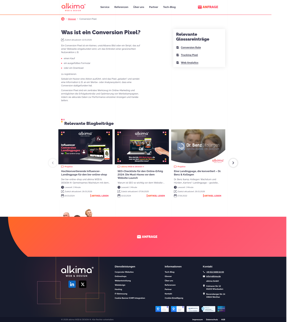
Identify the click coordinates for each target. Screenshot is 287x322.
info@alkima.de (213, 276)
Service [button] (104, 7)
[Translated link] (63, 19)
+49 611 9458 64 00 (215, 272)
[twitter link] (82, 284)
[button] (53, 163)
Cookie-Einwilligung (174, 298)
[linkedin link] (72, 284)
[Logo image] (74, 7)
